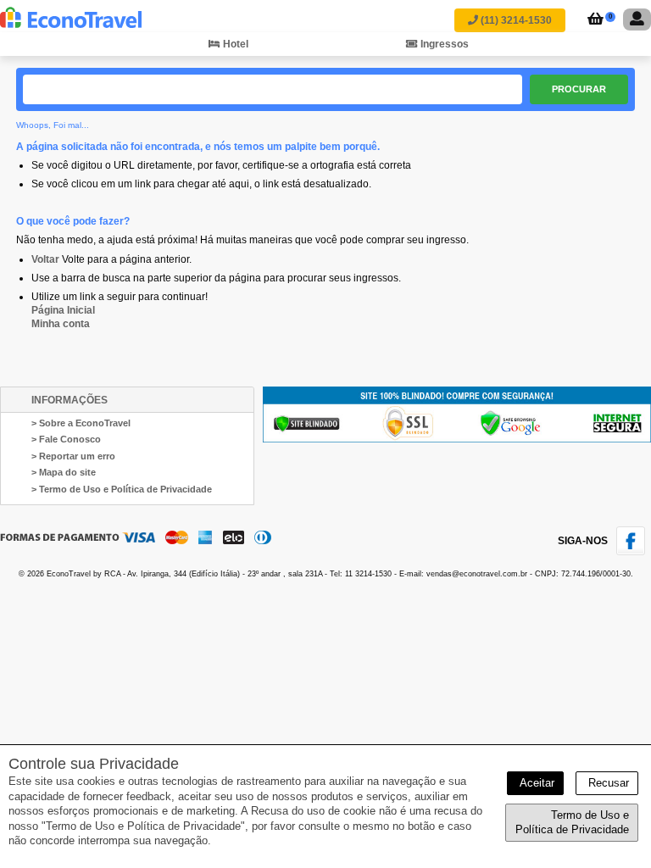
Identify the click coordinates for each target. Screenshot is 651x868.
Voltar (45, 259)
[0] (593, 20)
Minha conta (60, 324)
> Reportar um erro (73, 456)
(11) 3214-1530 (515, 20)
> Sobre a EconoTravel (81, 423)
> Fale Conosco (66, 439)
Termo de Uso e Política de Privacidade (572, 823)
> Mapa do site (63, 472)
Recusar (607, 782)
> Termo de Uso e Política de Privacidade (121, 489)
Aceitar (535, 782)
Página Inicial (63, 310)
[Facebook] (633, 552)
